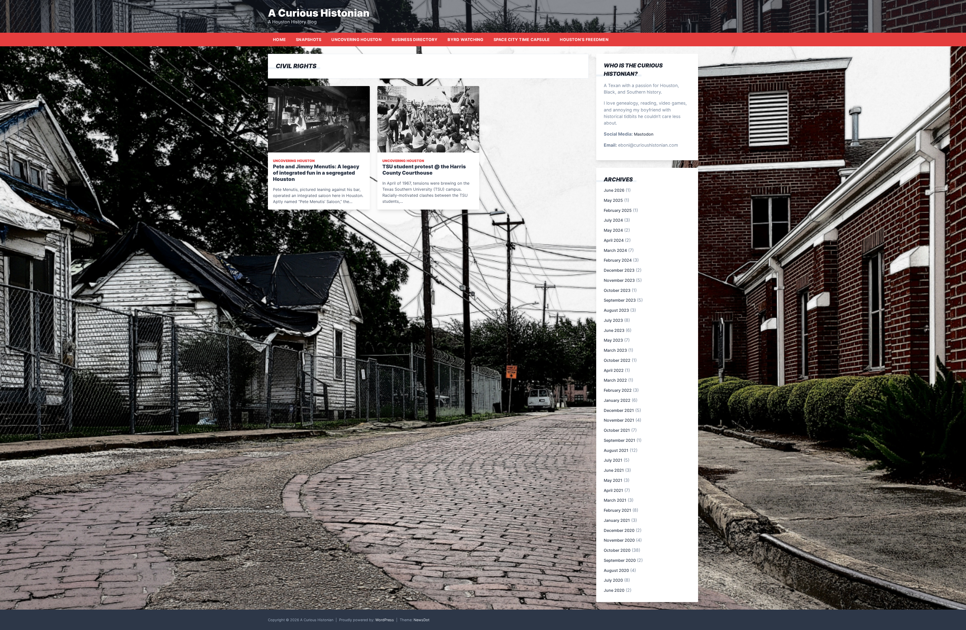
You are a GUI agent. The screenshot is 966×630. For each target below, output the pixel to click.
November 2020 (619, 540)
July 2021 (613, 460)
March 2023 (615, 350)
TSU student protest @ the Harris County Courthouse (424, 170)
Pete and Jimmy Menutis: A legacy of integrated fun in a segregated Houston (316, 173)
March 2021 (615, 500)
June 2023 (614, 330)
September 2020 (620, 560)
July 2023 (613, 320)
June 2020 (614, 590)
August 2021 (616, 450)
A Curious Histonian (319, 13)
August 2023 (616, 310)
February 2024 (618, 260)
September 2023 (620, 300)
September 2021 (619, 440)
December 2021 (619, 410)
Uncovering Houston (356, 39)
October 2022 (617, 360)
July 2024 (613, 220)
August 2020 (616, 570)
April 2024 (614, 240)
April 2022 (614, 370)
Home (279, 39)
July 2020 (613, 580)
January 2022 (617, 400)
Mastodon (644, 134)
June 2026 (614, 190)
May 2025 (613, 200)
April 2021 (613, 490)
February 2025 (618, 210)
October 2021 (617, 430)
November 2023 (619, 280)
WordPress (384, 620)
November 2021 (619, 420)
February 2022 (618, 390)
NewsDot (421, 620)
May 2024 (613, 230)
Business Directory (415, 39)
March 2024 (615, 250)
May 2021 (613, 480)
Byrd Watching (465, 39)
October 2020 (617, 550)
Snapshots (308, 39)
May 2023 (613, 340)
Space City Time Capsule (522, 39)
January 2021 (617, 520)
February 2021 (617, 510)
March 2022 (615, 380)
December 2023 (619, 270)
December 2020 (619, 530)
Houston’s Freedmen (584, 39)
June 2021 (614, 470)
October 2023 (617, 290)
